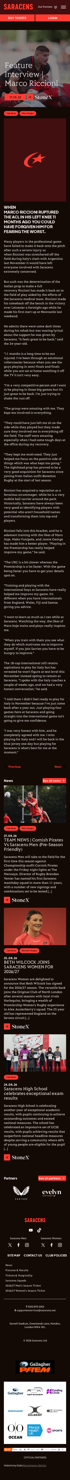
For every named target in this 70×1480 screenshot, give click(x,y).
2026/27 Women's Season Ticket (25, 1291)
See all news (51, 780)
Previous (15, 766)
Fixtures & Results (17, 1270)
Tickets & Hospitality (19, 1275)
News (8, 1265)
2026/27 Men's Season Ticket (23, 1286)
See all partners (49, 1178)
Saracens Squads (15, 1280)
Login (52, 18)
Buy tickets (17, 18)
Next (58, 766)
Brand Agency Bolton (34, 1465)
